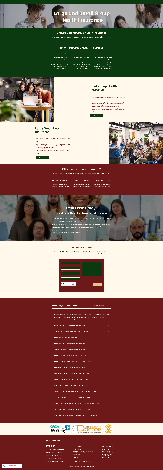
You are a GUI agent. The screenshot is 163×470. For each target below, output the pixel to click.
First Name (63, 260)
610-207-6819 (76, 451)
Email (62, 271)
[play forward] (111, 428)
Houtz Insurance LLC (6, 1)
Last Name (63, 266)
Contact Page (76, 454)
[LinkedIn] (49, 446)
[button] (54, 428)
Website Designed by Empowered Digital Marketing (81, 466)
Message (84, 260)
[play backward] (51, 428)
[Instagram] (51, 446)
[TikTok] (54, 446)
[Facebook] (47, 446)
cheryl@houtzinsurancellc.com (80, 452)
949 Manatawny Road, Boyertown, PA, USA (83, 461)
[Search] (157, 2)
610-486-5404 (76, 449)
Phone (62, 276)
